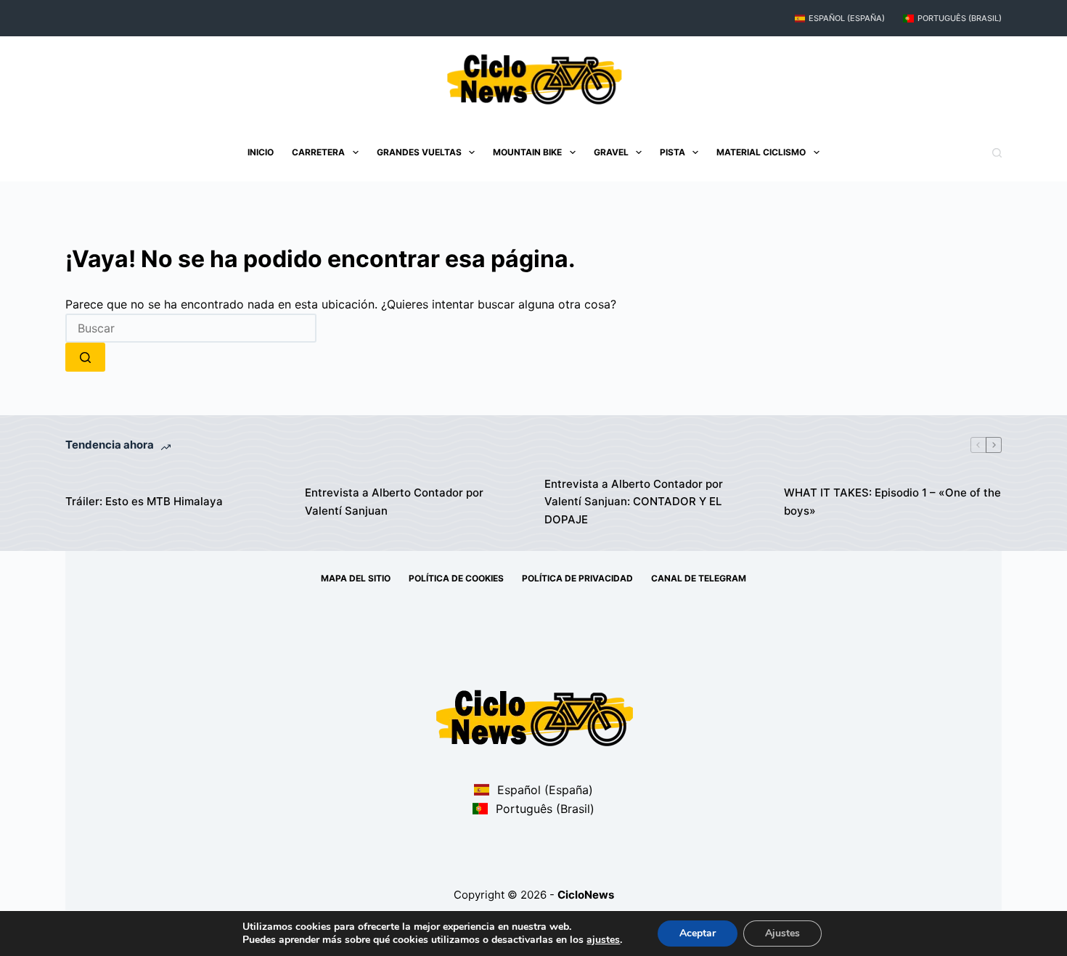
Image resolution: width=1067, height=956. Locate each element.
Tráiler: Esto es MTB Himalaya (144, 501)
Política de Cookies (456, 578)
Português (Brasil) (959, 18)
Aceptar (697, 933)
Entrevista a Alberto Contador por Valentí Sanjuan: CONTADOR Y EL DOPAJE (633, 502)
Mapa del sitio (356, 578)
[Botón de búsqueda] (85, 357)
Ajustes (782, 933)
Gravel (611, 152)
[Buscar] (997, 153)
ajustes (603, 940)
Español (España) (847, 18)
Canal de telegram (698, 578)
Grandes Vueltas (419, 152)
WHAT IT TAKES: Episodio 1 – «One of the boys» (892, 502)
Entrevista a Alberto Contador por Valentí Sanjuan (394, 502)
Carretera (318, 152)
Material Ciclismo (761, 152)
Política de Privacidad (577, 578)
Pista (672, 152)
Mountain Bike (527, 152)
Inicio (261, 152)
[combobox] (190, 328)
